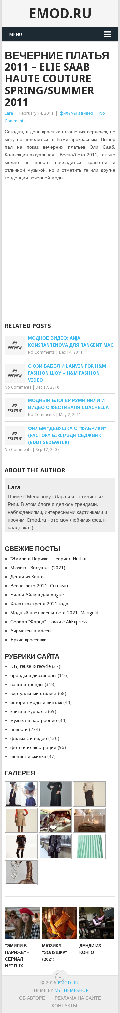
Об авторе (32, 998)
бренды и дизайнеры (33, 675)
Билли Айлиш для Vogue (37, 594)
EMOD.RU (60, 13)
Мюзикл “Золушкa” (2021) (37, 567)
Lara (9, 113)
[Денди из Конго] (96, 923)
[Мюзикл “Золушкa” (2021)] (59, 923)
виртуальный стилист (33, 693)
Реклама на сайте (78, 998)
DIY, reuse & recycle (30, 666)
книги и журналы (28, 711)
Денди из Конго (27, 576)
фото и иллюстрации (33, 747)
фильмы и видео (76, 113)
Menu (15, 34)
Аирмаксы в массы (30, 630)
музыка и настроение (33, 720)
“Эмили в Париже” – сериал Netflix (48, 558)
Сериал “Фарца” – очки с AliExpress (48, 621)
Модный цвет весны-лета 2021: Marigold (54, 612)
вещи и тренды (26, 684)
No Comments (41, 352)
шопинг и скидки (28, 756)
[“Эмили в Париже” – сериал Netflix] (22, 923)
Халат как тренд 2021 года (39, 603)
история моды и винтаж (36, 702)
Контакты (64, 1005)
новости (19, 729)
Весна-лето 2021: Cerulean (39, 585)
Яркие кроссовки (28, 639)
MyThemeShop (71, 990)
